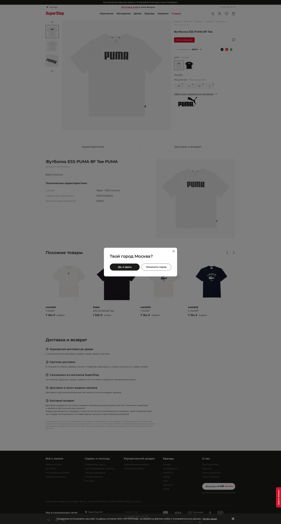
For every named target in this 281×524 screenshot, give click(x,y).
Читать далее (210, 518)
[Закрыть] (173, 251)
